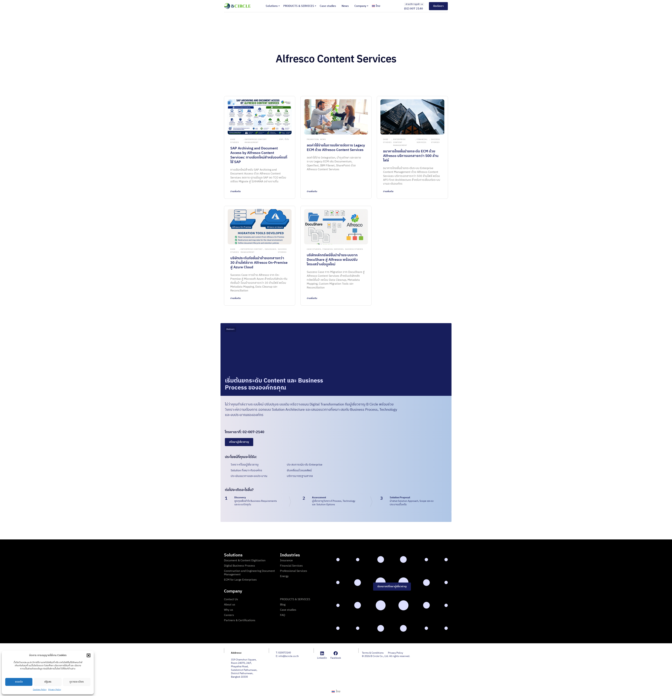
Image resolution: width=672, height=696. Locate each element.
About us (229, 604)
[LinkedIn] (322, 653)
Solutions (272, 6)
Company (360, 6)
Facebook (335, 658)
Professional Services (293, 571)
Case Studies (234, 141)
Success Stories (435, 141)
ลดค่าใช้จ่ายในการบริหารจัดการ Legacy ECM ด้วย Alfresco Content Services (336, 148)
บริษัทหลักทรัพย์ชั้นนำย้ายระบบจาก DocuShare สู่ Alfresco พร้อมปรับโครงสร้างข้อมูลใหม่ (332, 259)
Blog (282, 604)
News (345, 6)
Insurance (270, 249)
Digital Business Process (239, 565)
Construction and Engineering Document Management (249, 573)
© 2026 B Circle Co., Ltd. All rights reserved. (386, 656)
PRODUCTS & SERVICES (298, 6)
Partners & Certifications (239, 620)
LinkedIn (322, 658)
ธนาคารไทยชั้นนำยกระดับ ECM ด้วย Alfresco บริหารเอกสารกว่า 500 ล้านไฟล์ (410, 156)
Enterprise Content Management (256, 141)
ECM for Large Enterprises (240, 579)
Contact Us (231, 599)
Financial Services (422, 141)
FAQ (282, 615)
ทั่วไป (287, 139)
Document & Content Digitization (244, 560)
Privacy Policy (54, 689)
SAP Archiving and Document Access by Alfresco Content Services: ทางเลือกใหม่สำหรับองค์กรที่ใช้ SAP (258, 155)
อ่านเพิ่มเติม (235, 191)
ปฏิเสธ (47, 682)
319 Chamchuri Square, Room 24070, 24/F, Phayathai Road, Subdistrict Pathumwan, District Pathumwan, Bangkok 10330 (244, 668)
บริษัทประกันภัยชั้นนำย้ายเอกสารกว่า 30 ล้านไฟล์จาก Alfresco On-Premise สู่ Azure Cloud (259, 262)
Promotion (313, 139)
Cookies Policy (40, 689)
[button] (88, 655)
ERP (281, 139)
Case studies (328, 6)
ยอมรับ (19, 682)
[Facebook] (336, 653)
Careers (229, 615)
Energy (284, 576)
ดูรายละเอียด (76, 682)
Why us (228, 610)
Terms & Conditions (373, 653)
